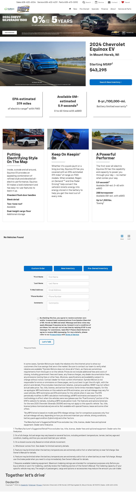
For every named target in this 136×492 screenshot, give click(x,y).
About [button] (113, 9)
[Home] (70, 9)
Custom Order (38, 268)
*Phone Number (37, 296)
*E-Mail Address (36, 290)
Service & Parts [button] (124, 9)
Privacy (39, 485)
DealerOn (24, 485)
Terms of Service (72, 335)
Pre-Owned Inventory (98, 268)
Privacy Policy (55, 335)
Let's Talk (46, 342)
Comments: (38, 303)
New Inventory (68, 268)
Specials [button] (95, 9)
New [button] (75, 9)
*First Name (38, 277)
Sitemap (32, 485)
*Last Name (38, 283)
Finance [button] (104, 9)
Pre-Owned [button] (84, 9)
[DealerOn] (12, 482)
